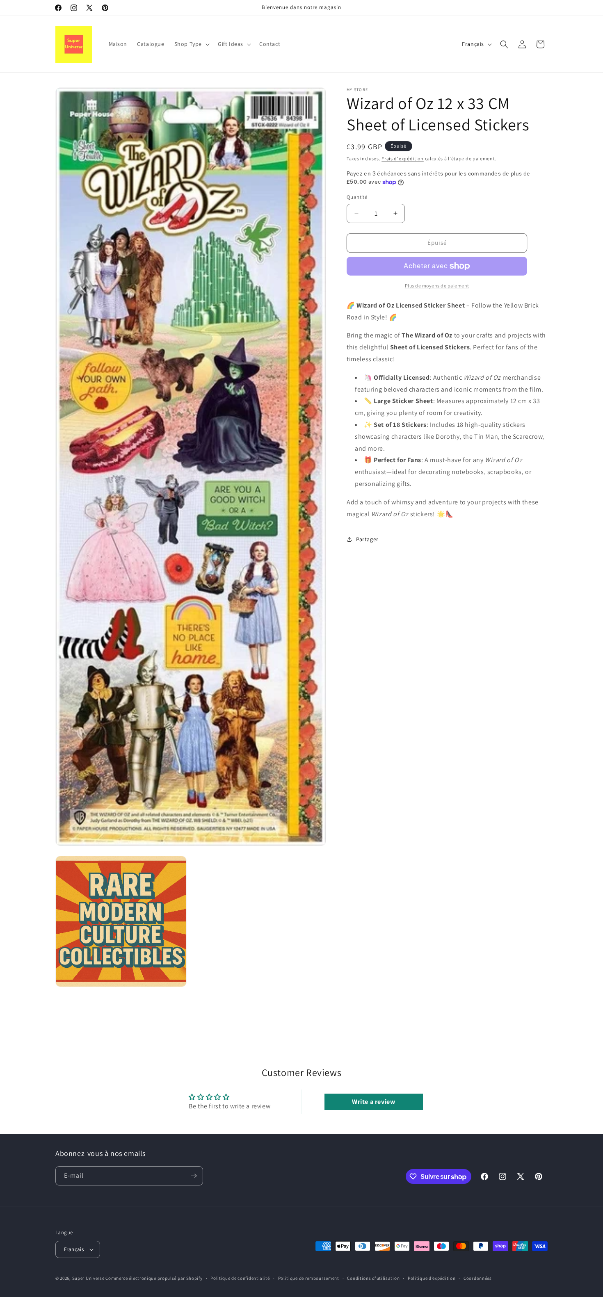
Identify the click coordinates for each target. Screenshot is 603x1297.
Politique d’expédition (431, 1278)
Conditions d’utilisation (373, 1278)
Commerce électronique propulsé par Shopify (153, 1278)
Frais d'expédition (402, 158)
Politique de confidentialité (240, 1278)
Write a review (373, 1101)
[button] (191, 43)
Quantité (357, 197)
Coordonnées (478, 1278)
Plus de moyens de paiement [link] (437, 286)
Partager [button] (367, 539)
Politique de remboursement (308, 1278)
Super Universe (88, 1278)
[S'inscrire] (194, 1175)
